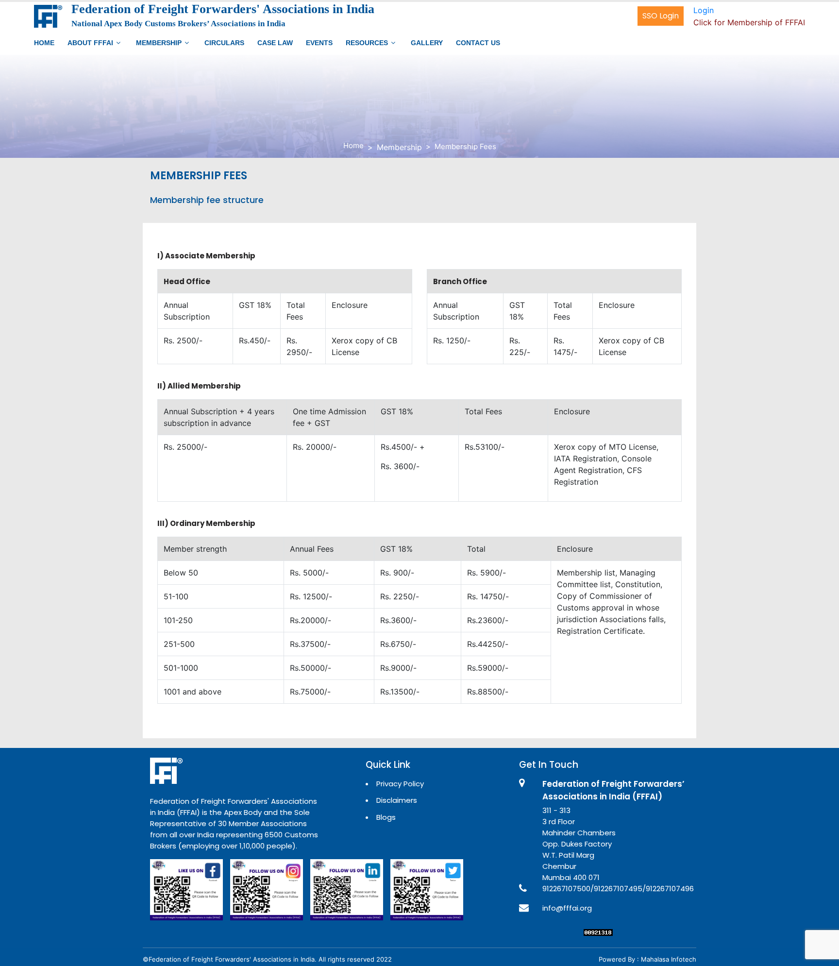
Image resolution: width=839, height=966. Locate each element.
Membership (159, 43)
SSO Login (660, 15)
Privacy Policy (400, 784)
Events (319, 43)
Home (44, 43)
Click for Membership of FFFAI (749, 22)
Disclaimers (396, 800)
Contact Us (478, 43)
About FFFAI (90, 43)
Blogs (386, 817)
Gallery (427, 43)
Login (703, 10)
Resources (367, 43)
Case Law (275, 43)
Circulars (224, 43)
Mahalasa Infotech (668, 959)
